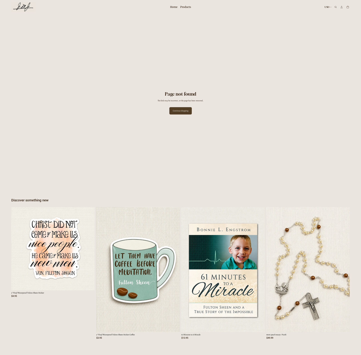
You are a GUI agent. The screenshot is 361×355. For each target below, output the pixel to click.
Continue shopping (180, 110)
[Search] (336, 7)
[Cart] (348, 7)
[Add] (90, 286)
